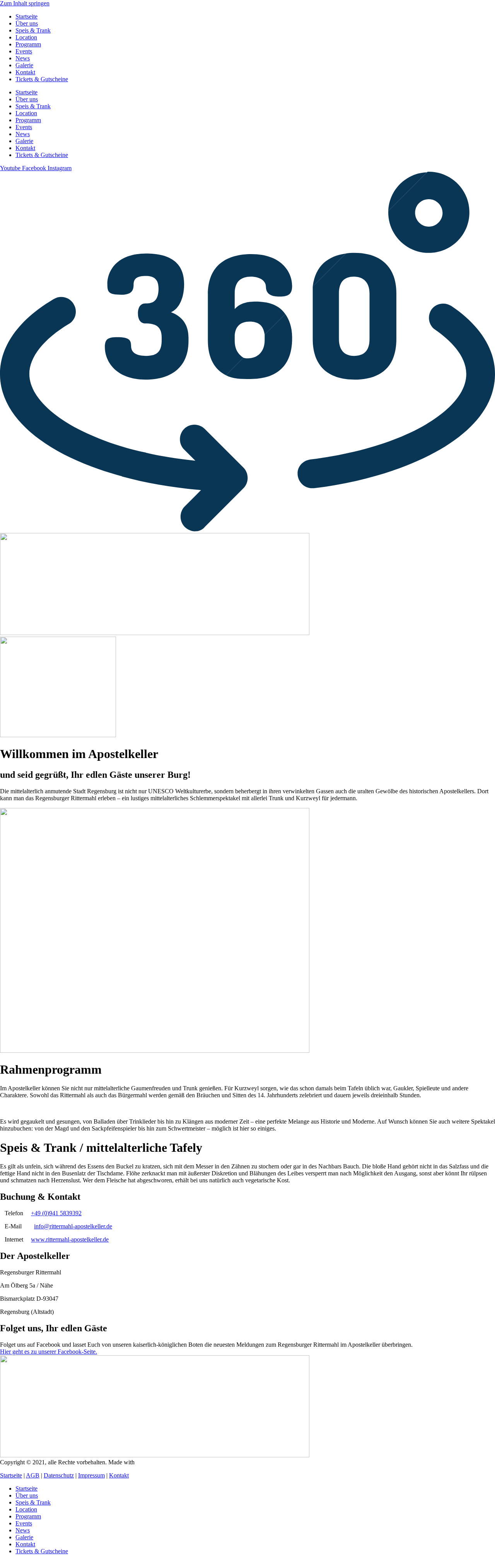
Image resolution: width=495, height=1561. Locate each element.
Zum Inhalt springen (25, 3)
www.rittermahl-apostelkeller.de (70, 1239)
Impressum (91, 1475)
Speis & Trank (33, 30)
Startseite (26, 16)
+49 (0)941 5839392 (56, 1213)
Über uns (26, 23)
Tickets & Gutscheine (41, 79)
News (22, 58)
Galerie (24, 65)
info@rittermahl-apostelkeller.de (73, 1226)
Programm (28, 44)
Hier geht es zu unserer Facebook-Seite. (48, 1351)
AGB (32, 1475)
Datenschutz (59, 1475)
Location (26, 37)
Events (23, 51)
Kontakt (25, 72)
